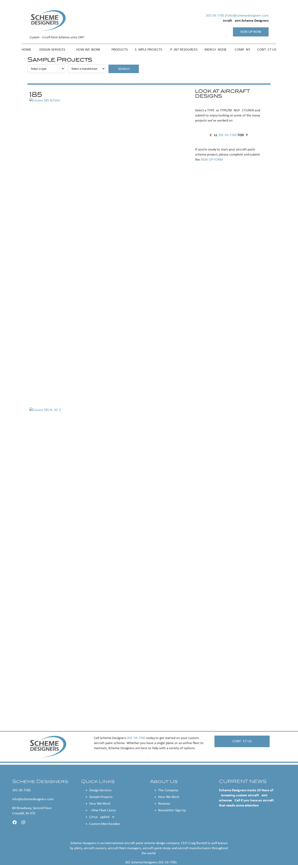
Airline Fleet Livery (102, 810)
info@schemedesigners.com (248, 16)
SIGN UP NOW (250, 32)
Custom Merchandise (104, 824)
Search (124, 68)
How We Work (99, 804)
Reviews (164, 804)
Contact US (242, 741)
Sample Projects (101, 797)
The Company (168, 790)
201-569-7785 (215, 16)
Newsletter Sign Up (172, 810)
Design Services (100, 790)
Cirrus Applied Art (101, 817)
